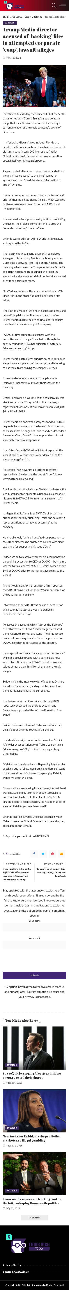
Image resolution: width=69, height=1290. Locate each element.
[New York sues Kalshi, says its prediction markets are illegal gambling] (34, 1110)
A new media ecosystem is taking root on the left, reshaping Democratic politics (32, 1201)
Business (10, 23)
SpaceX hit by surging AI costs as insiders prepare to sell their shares (32, 1075)
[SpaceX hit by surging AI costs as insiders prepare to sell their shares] (34, 1048)
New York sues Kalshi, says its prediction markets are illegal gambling (32, 1138)
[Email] (61, 853)
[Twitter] (43, 853)
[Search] (53, 5)
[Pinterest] (52, 853)
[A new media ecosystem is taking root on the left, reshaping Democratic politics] (34, 1173)
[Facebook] (34, 853)
